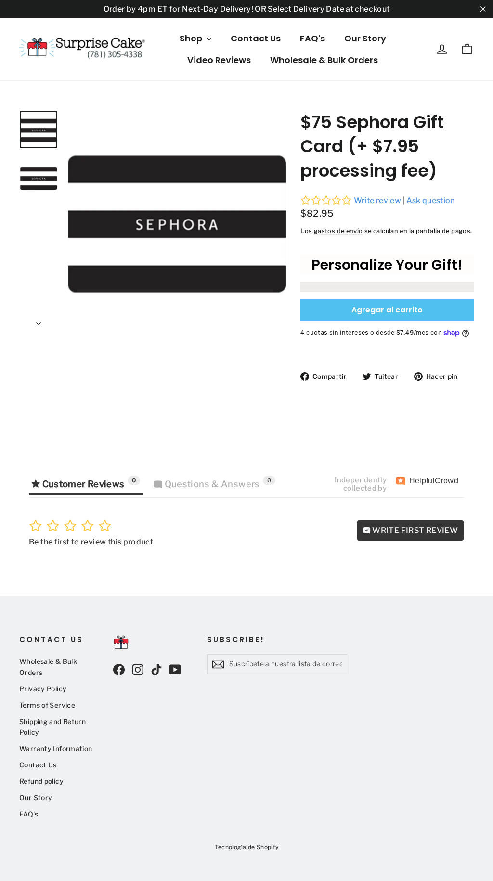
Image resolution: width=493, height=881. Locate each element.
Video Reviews (219, 60)
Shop (192, 38)
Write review (378, 200)
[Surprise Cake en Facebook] (119, 669)
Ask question (430, 200)
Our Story (365, 38)
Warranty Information (55, 748)
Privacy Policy (42, 689)
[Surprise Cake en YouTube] (175, 669)
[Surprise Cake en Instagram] (137, 669)
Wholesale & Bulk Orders (324, 60)
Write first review (414, 530)
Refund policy (41, 781)
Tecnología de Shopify (247, 847)
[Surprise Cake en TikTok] (156, 669)
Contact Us (256, 38)
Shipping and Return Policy (52, 727)
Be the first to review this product (91, 541)
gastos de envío (338, 230)
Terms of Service (47, 705)
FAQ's (312, 38)
